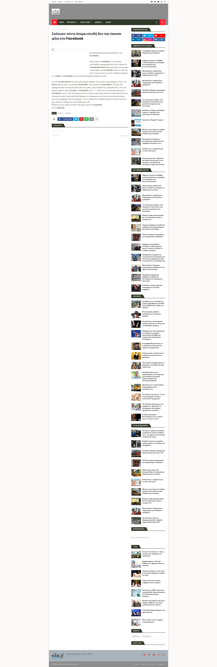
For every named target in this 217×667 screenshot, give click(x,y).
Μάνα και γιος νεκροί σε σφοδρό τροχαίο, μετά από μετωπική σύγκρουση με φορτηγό (153, 132)
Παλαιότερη (123, 136)
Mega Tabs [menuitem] (85, 22)
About (60, 2)
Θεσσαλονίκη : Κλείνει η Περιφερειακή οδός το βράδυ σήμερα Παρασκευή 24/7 (152, 520)
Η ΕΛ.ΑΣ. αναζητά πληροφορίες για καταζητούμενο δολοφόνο (153, 236)
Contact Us (69, 2)
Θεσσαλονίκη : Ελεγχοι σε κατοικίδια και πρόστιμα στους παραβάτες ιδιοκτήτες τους (153, 141)
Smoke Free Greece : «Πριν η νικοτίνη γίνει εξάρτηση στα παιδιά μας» (153, 554)
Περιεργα (67, 113)
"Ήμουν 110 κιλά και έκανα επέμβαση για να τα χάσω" (151, 582)
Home (54, 2)
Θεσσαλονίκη (146, 636)
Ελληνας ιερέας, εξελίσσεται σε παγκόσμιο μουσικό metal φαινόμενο (153, 355)
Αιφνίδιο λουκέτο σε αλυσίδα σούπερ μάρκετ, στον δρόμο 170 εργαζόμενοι (153, 443)
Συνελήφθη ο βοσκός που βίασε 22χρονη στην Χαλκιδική (153, 52)
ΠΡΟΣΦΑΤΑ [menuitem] (71, 22)
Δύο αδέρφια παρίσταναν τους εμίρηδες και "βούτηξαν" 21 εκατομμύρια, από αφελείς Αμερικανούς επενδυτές (153, 407)
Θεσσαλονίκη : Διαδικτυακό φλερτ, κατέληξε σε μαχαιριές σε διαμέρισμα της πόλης (153, 73)
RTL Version (79, 2)
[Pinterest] (81, 119)
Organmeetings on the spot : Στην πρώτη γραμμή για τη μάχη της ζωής (153, 573)
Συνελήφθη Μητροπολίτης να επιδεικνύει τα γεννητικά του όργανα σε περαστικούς (152, 346)
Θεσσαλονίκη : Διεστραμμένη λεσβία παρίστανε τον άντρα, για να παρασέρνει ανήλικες (153, 323)
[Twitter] (76, 119)
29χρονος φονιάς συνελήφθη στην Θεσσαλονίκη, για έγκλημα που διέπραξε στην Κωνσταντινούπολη (153, 64)
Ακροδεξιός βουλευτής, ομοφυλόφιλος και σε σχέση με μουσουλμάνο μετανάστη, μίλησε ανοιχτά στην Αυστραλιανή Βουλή (153, 376)
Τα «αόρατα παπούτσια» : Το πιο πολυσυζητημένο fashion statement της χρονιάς (153, 397)
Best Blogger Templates (69, 664)
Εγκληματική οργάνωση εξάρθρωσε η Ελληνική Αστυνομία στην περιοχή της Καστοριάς (152, 278)
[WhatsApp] (86, 119)
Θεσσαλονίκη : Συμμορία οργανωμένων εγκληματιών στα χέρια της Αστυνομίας (153, 267)
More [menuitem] (108, 22)
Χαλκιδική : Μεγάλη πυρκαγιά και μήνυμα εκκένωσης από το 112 (153, 91)
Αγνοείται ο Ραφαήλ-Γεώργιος (153, 120)
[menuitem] (54, 22)
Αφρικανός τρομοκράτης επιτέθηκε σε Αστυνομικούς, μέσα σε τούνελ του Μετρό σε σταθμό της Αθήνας (152, 247)
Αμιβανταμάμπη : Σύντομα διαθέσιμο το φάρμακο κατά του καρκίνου (153, 563)
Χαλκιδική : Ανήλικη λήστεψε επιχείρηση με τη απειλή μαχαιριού (152, 287)
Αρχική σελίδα (56, 29)
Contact (151, 664)
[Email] (91, 119)
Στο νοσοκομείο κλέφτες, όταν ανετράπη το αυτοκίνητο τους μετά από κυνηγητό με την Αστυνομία (152, 103)
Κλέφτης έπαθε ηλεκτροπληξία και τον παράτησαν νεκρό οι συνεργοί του (153, 217)
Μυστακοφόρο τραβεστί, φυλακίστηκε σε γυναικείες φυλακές (151, 314)
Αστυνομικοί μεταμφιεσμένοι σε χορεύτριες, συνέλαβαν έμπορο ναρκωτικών (153, 365)
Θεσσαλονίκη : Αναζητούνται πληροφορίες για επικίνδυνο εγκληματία (152, 83)
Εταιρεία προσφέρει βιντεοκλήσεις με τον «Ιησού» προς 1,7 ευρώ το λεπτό (152, 417)
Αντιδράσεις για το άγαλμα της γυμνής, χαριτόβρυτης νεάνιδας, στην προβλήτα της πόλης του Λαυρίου (153, 304)
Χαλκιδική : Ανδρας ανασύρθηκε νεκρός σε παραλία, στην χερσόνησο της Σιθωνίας (153, 112)
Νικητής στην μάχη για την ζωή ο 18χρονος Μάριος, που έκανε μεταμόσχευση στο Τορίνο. (153, 603)
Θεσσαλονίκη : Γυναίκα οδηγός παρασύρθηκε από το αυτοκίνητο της (153, 387)
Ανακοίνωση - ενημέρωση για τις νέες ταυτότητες (152, 150)
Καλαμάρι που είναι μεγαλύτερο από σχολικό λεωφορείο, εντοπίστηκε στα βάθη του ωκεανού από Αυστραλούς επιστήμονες (153, 335)
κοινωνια (65, 29)
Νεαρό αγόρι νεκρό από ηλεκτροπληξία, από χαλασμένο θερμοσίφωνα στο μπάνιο (153, 472)
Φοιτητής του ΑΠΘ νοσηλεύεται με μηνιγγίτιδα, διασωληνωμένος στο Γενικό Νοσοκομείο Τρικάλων (153, 593)
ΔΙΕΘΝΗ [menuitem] (98, 22)
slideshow (136, 636)
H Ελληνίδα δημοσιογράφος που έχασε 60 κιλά (153, 611)
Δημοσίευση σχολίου (58, 131)
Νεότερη (55, 136)
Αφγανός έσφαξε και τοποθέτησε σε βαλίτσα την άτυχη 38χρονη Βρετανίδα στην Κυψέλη (153, 227)
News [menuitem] (61, 22)
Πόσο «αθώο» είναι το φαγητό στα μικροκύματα (152, 621)
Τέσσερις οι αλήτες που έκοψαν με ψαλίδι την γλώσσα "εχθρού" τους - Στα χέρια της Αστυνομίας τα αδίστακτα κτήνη (153, 434)
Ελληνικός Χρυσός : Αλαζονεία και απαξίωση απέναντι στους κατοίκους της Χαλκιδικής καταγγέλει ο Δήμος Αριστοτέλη (153, 161)
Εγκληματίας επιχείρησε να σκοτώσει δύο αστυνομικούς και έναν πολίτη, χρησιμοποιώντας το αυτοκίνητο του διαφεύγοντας (153, 258)
